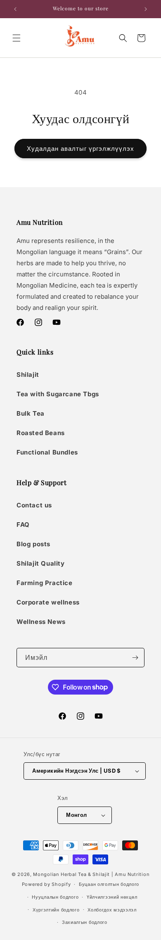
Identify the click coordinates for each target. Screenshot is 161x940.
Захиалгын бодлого (84, 922)
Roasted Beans (41, 433)
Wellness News (41, 622)
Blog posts (33, 544)
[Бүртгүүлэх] (135, 657)
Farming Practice (45, 583)
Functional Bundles (47, 452)
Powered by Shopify (46, 884)
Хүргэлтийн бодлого (56, 910)
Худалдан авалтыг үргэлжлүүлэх (80, 148)
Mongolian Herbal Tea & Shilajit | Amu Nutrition (91, 874)
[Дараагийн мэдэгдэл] (146, 9)
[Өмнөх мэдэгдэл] (15, 9)
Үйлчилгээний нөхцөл (112, 897)
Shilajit (28, 374)
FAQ (23, 524)
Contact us (34, 505)
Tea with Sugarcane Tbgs (58, 394)
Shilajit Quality (41, 563)
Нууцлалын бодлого (55, 897)
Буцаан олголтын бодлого (109, 884)
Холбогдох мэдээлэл (112, 910)
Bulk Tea (31, 413)
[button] (16, 38)
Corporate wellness (48, 602)
